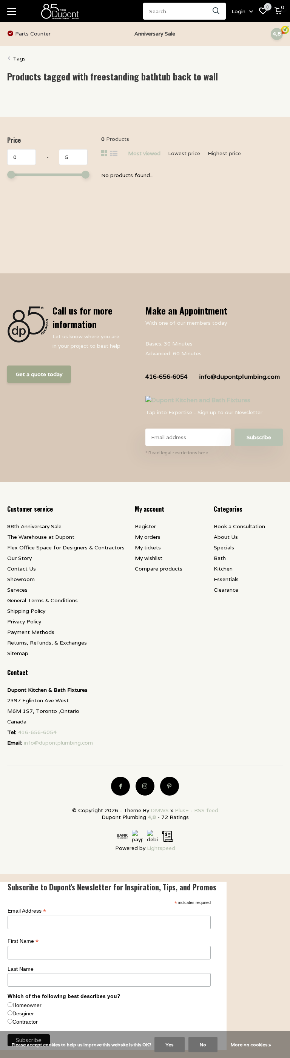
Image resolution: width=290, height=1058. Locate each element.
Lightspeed (161, 848)
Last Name (21, 969)
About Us (226, 537)
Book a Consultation (239, 526)
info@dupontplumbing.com (239, 377)
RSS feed (206, 810)
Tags (19, 58)
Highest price (224, 153)
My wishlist (148, 558)
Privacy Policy (24, 621)
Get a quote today (39, 374)
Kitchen (223, 568)
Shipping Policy (26, 611)
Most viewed (144, 153)
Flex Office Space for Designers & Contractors (66, 547)
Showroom (21, 579)
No (203, 1044)
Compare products (158, 568)
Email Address (27, 911)
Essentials (226, 579)
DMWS (160, 810)
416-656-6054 (166, 377)
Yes (169, 1044)
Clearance (226, 589)
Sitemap (17, 653)
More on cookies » (251, 1044)
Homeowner (27, 1005)
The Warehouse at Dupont (40, 537)
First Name (23, 941)
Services (17, 589)
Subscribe (259, 437)
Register (145, 526)
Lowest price (184, 153)
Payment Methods (30, 632)
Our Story (19, 558)
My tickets (148, 547)
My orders (147, 537)
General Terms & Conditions (42, 600)
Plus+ (182, 810)
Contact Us (21, 568)
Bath (220, 558)
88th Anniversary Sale (34, 526)
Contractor (25, 1022)
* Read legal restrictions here (176, 452)
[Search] (216, 11)
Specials (224, 547)
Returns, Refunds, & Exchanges (47, 642)
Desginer (23, 1013)
